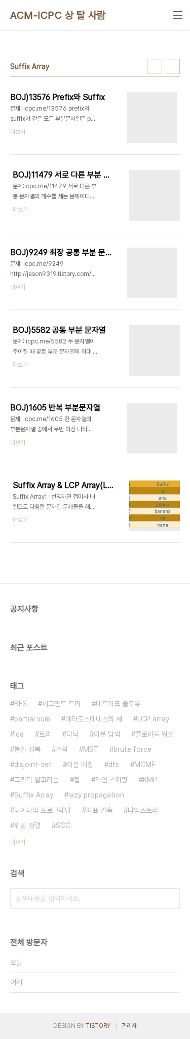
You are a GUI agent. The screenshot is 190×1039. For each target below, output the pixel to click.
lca (19, 734)
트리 (45, 734)
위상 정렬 (27, 825)
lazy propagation (96, 795)
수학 (62, 749)
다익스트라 (143, 810)
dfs (113, 764)
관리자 (129, 1025)
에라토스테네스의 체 (93, 719)
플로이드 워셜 (154, 734)
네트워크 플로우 (118, 704)
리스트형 (172, 66)
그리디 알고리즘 (36, 780)
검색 (169, 898)
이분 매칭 (80, 764)
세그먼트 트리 (61, 704)
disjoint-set (33, 764)
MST (90, 749)
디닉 (72, 734)
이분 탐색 (107, 734)
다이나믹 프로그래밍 (42, 810)
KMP (150, 780)
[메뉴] (178, 15)
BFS (20, 704)
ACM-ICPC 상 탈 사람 (58, 15)
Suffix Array (33, 795)
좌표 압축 (99, 810)
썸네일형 (154, 66)
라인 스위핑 (111, 780)
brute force (132, 749)
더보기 (17, 842)
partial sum (32, 719)
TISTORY (98, 1025)
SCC (63, 825)
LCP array (153, 719)
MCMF (144, 764)
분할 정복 (27, 749)
